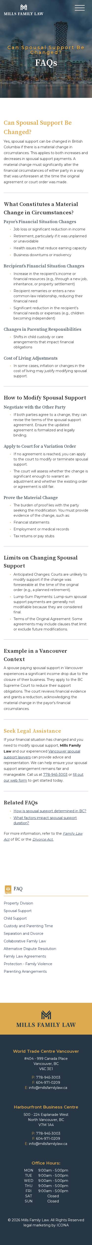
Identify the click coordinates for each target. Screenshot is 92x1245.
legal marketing (37, 1225)
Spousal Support (18, 911)
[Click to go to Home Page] (24, 9)
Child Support (15, 918)
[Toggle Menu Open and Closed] (80, 8)
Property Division (18, 903)
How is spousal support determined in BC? (49, 811)
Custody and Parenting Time (28, 926)
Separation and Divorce (23, 933)
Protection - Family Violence (28, 964)
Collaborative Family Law (25, 941)
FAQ (18, 889)
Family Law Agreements (25, 956)
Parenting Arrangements (25, 971)
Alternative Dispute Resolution (30, 949)
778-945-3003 (55, 774)
